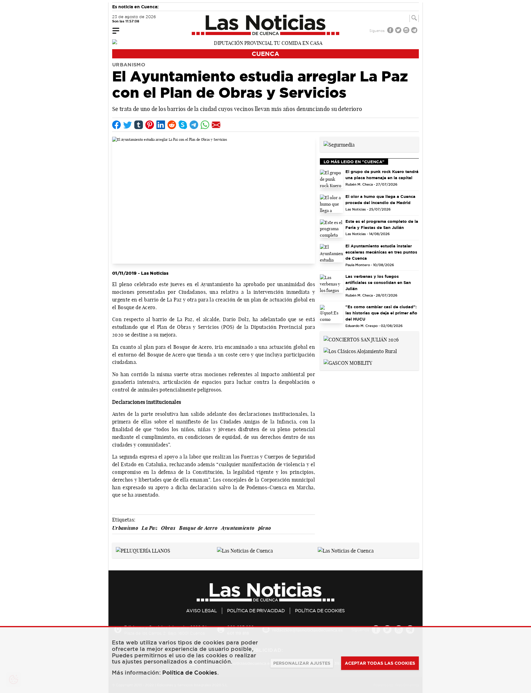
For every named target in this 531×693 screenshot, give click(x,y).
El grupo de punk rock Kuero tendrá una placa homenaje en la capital (382, 174)
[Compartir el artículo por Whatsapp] (205, 124)
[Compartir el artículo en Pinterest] (149, 124)
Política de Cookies (320, 610)
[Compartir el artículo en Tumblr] (138, 124)
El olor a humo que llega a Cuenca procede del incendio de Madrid (380, 199)
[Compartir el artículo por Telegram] (194, 124)
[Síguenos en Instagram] (407, 31)
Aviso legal (201, 610)
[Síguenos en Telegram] (415, 31)
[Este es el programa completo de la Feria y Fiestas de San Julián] (331, 228)
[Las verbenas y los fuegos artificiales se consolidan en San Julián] (331, 283)
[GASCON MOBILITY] (348, 362)
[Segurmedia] (339, 144)
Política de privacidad (256, 610)
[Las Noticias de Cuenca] (265, 25)
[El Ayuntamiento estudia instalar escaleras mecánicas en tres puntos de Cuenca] (331, 253)
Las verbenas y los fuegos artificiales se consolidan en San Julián (378, 282)
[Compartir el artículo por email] (216, 124)
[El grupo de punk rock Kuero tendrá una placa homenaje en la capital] (331, 179)
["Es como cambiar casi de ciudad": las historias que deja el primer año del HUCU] (331, 314)
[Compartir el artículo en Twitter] (127, 124)
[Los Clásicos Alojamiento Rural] (360, 351)
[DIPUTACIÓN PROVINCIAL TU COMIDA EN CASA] (265, 42)
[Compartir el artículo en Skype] (183, 124)
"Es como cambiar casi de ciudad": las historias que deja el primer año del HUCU (381, 313)
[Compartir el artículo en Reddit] (171, 124)
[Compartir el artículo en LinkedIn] (160, 124)
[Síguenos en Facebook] (391, 31)
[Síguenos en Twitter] (399, 31)
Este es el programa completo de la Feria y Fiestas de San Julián (381, 224)
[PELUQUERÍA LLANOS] (143, 550)
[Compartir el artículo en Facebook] (116, 124)
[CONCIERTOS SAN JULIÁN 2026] (361, 339)
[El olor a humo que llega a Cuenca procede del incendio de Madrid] (331, 204)
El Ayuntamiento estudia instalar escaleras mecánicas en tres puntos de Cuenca (381, 252)
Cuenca (265, 53)
